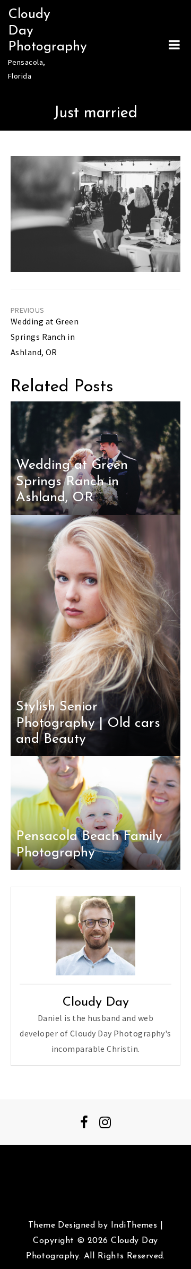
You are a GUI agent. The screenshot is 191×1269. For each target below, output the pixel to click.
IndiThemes (134, 1225)
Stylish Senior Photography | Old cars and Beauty (88, 723)
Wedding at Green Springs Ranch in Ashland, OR (45, 336)
